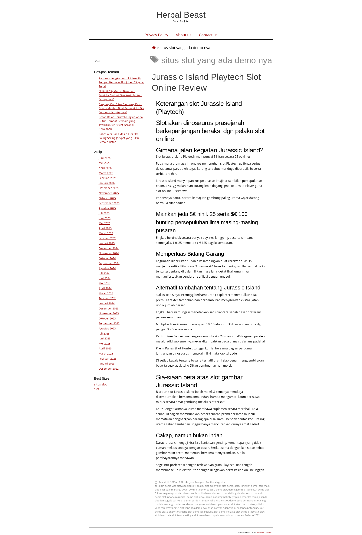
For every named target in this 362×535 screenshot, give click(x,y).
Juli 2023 (104, 333)
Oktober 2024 (107, 258)
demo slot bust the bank (197, 493)
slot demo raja (163, 515)
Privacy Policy (156, 35)
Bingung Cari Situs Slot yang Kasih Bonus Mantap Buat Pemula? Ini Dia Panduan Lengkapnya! (121, 108)
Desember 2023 (109, 308)
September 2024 (109, 263)
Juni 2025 (104, 218)
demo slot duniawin (252, 493)
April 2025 (105, 228)
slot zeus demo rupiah (206, 515)
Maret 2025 (106, 233)
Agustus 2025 (107, 208)
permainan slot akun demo (233, 504)
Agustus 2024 (107, 268)
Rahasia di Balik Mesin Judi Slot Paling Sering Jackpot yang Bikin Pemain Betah (119, 138)
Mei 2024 (104, 283)
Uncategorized (218, 482)
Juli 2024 (104, 273)
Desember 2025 (109, 188)
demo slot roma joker (252, 497)
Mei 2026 (104, 163)
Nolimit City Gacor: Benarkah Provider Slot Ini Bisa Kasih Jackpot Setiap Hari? (120, 95)
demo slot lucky (195, 497)
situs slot (100, 384)
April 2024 (105, 288)
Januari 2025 (107, 243)
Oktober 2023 (107, 318)
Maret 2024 (106, 293)
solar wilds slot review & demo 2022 (240, 515)
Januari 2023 (107, 363)
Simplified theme (264, 532)
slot (96, 389)
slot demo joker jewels (200, 511)
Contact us (208, 35)
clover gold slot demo (194, 489)
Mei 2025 (104, 223)
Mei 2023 (104, 343)
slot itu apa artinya (182, 515)
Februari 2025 (107, 238)
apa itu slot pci (205, 485)
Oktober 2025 (107, 198)
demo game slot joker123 (242, 489)
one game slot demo (205, 504)
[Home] (154, 47)
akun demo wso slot (170, 485)
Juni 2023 (104, 338)
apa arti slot (189, 485)
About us (183, 35)
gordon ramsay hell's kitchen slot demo (214, 500)
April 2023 (105, 348)
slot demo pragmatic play (250, 511)
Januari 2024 (107, 303)
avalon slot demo (223, 485)
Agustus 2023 (107, 328)
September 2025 (109, 203)
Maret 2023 (106, 353)
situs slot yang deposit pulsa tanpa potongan (233, 508)
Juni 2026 (104, 158)
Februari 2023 (107, 358)
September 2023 (109, 323)
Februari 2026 (107, 178)
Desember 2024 (109, 248)
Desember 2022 (109, 368)
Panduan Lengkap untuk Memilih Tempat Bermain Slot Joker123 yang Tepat (121, 82)
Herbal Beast (181, 14)
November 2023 (109, 313)
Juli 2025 (104, 213)
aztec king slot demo (246, 485)
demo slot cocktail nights (226, 493)
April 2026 (105, 168)
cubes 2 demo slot (217, 489)
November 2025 (109, 193)
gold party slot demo (179, 500)
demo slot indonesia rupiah (170, 497)
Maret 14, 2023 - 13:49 (171, 482)
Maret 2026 (106, 173)
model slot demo (183, 504)
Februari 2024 (107, 298)
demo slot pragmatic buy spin (222, 497)
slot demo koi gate (224, 511)
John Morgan (196, 482)
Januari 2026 (107, 183)
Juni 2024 (104, 278)
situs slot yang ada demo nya (190, 508)
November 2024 (109, 253)
